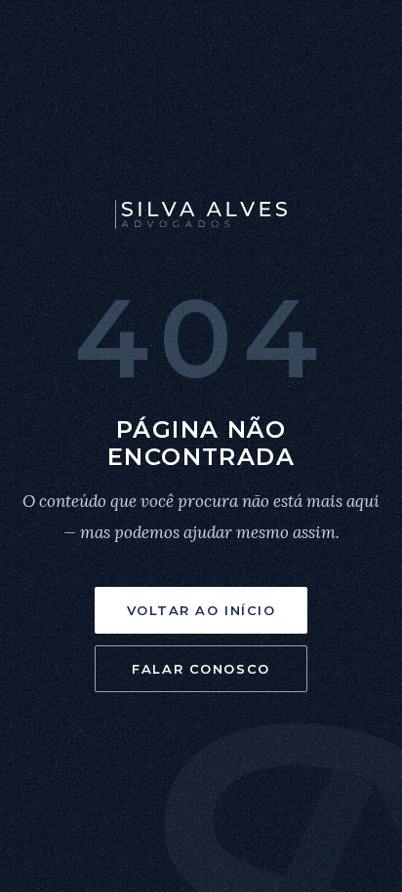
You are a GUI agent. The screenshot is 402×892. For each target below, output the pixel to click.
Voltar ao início (201, 610)
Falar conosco (200, 669)
